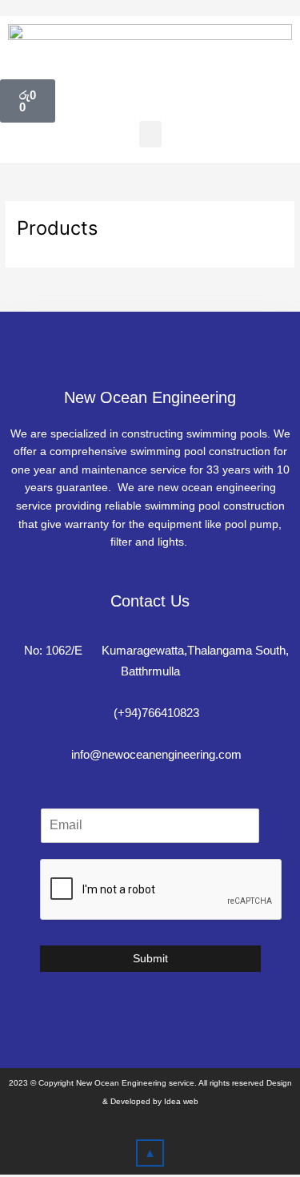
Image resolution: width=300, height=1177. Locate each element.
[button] (150, 134)
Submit (150, 959)
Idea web (181, 1101)
